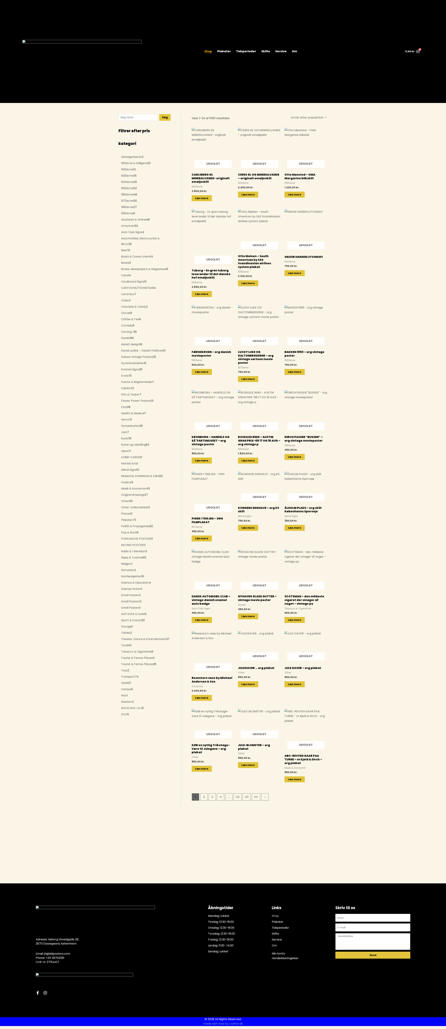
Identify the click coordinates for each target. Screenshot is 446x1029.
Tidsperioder (246, 51)
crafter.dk (236, 1024)
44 (256, 797)
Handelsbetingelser (285, 958)
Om (294, 51)
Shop (208, 51)
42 (237, 797)
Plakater (224, 51)
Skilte (265, 51)
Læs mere (201, 198)
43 (246, 797)
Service (281, 51)
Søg (165, 117)
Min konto (278, 953)
